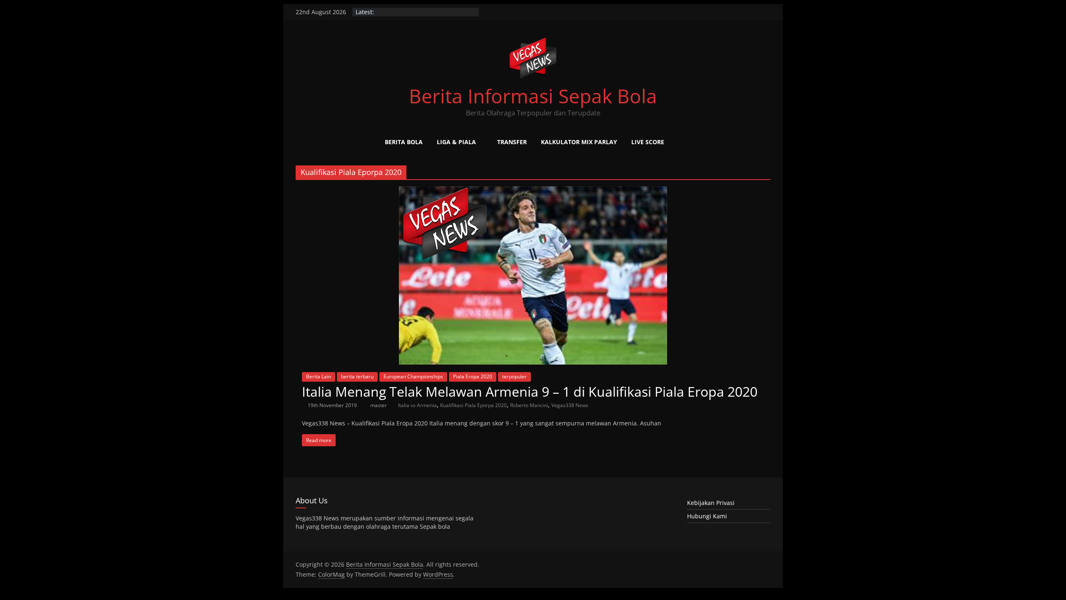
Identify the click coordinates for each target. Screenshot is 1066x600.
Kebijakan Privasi (711, 503)
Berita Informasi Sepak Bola (533, 96)
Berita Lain (318, 376)
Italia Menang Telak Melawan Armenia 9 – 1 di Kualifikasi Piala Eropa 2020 (529, 391)
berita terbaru (357, 376)
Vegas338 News (569, 405)
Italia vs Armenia (417, 405)
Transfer (512, 142)
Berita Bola (404, 142)
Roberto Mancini (529, 405)
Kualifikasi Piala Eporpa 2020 (473, 405)
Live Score (647, 142)
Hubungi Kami (707, 516)
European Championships (413, 376)
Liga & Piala (456, 142)
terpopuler (514, 376)
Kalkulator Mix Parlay (579, 142)
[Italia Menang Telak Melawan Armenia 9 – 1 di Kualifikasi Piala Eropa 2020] (533, 191)
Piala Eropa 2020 (472, 376)
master (379, 405)
